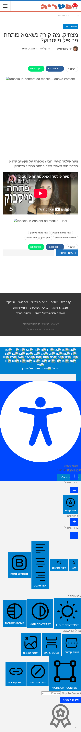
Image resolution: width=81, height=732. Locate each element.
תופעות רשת (70, 26)
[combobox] (40, 360)
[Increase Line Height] (74, 522)
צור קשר (23, 302)
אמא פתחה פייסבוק (39, 233)
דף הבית (66, 302)
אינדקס (10, 302)
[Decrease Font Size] (74, 490)
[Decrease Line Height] (74, 535)
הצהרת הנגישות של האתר (50, 313)
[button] (78, 377)
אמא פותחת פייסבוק (61, 233)
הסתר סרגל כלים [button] (69, 477)
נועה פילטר (32, 238)
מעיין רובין (45, 238)
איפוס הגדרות (71, 699)
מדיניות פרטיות (39, 307)
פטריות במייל (39, 302)
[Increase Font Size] (74, 476)
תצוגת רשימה (60, 307)
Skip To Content (71, 693)
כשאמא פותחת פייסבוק (65, 238)
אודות (54, 302)
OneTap (61, 469)
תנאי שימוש (20, 307)
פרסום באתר (23, 313)
